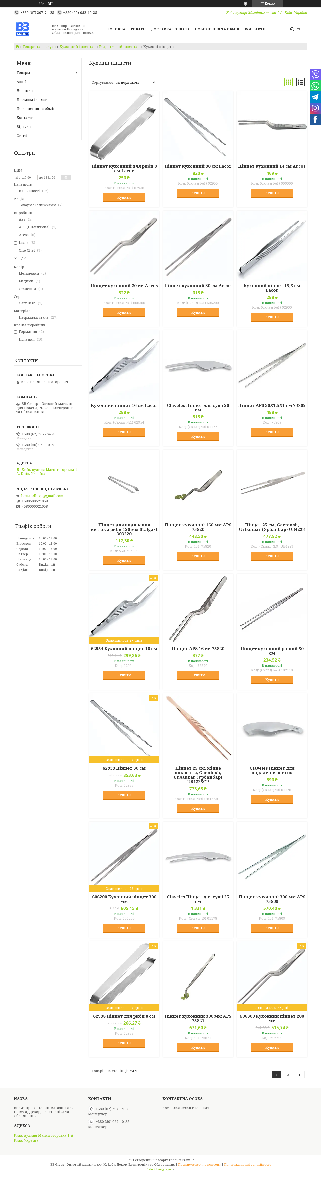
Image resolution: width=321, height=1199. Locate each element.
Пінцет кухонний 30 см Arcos (198, 285)
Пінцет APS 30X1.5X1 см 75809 (272, 405)
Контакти (255, 29)
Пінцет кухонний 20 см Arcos (124, 285)
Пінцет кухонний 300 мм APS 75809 (272, 899)
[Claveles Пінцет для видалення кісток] (272, 728)
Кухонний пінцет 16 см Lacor (124, 405)
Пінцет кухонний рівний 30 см (272, 650)
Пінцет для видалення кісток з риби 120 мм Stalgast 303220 (124, 529)
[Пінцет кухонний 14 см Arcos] (272, 126)
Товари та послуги (39, 47)
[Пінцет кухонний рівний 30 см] (272, 609)
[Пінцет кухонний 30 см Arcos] (198, 246)
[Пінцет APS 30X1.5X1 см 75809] (272, 365)
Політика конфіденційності (247, 1164)
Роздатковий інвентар (119, 47)
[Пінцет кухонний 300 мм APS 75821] (198, 976)
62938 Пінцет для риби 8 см (124, 1016)
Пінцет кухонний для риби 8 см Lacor (124, 168)
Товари (138, 29)
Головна (116, 29)
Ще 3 (22, 258)
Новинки (25, 90)
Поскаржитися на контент (199, 1164)
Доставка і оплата (170, 29)
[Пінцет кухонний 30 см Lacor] (198, 126)
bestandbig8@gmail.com (42, 496)
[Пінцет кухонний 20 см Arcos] (124, 246)
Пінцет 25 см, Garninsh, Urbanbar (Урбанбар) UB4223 (272, 527)
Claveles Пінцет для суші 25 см (198, 899)
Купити (124, 197)
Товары (23, 72)
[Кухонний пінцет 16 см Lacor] (124, 365)
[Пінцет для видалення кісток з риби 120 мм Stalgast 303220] (124, 485)
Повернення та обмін (217, 29)
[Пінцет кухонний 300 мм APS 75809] (272, 857)
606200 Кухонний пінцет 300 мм (124, 899)
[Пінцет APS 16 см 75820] (198, 609)
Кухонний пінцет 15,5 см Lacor (272, 287)
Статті (22, 135)
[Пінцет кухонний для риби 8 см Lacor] (124, 126)
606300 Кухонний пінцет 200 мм (272, 1018)
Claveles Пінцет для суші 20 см (198, 407)
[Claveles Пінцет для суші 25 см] (198, 857)
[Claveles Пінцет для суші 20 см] (198, 365)
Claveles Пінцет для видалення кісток (272, 770)
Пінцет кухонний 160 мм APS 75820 (198, 527)
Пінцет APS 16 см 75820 (198, 648)
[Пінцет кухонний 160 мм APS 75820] (198, 485)
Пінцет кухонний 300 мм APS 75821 (198, 1018)
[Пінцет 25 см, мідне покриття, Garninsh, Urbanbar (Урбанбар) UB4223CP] (198, 728)
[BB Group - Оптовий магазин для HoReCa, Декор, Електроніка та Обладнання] (31, 29)
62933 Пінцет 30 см (124, 768)
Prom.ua (188, 1160)
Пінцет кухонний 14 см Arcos (272, 166)
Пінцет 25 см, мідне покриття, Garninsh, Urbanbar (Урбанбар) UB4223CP (198, 775)
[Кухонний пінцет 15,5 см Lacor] (272, 246)
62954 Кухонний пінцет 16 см (124, 648)
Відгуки (24, 126)
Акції (21, 81)
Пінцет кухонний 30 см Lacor (198, 166)
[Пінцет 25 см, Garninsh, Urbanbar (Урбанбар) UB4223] (272, 485)
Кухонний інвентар (78, 47)
